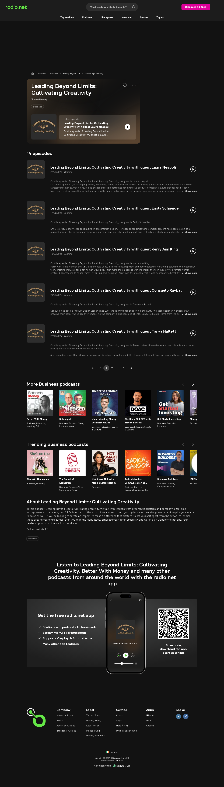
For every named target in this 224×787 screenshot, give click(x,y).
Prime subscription (126, 731)
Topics (160, 17)
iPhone (149, 715)
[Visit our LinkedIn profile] (178, 716)
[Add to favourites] (125, 85)
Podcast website (35, 529)
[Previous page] (100, 368)
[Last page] (131, 368)
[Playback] (127, 127)
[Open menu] (216, 7)
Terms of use (93, 715)
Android (150, 726)
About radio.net (65, 715)
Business (37, 107)
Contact (120, 715)
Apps (119, 720)
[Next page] (124, 368)
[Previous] (183, 383)
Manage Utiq (93, 731)
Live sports (107, 17)
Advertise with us (66, 726)
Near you (127, 17)
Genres (144, 17)
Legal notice (92, 726)
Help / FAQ (122, 726)
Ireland (114, 752)
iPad (148, 720)
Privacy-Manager (95, 735)
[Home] (32, 73)
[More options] (134, 85)
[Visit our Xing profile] (185, 716)
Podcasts (87, 17)
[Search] (134, 7)
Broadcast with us (66, 731)
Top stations (67, 17)
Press (60, 720)
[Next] (193, 383)
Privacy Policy (93, 720)
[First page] (93, 368)
